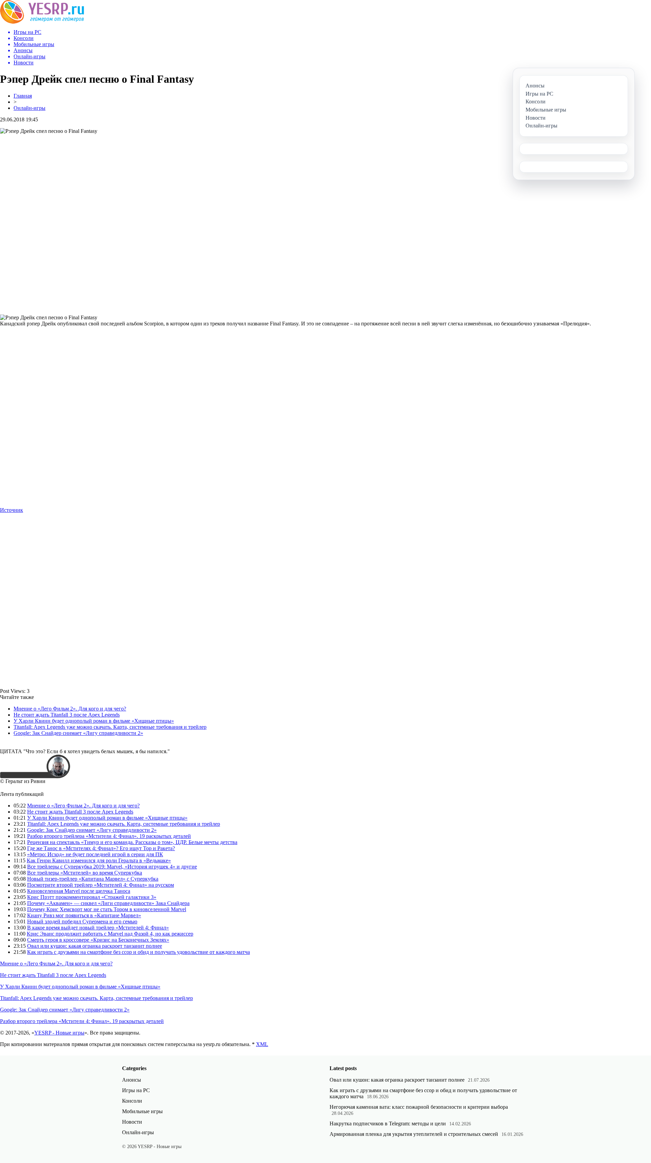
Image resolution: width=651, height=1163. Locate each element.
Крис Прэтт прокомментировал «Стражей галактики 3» (91, 897)
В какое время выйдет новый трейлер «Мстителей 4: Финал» (98, 927)
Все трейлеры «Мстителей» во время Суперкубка (84, 873)
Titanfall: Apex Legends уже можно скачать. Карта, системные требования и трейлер (110, 727)
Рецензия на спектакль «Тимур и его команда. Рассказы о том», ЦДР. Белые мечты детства (132, 842)
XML (262, 1044)
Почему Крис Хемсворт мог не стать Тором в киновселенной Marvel (106, 909)
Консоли (132, 1101)
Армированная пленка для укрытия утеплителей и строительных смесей (414, 1134)
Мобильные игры (142, 1111)
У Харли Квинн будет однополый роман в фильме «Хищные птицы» (94, 721)
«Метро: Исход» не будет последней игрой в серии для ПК (95, 854)
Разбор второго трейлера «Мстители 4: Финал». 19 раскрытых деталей (109, 836)
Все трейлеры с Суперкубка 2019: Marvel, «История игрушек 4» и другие (112, 866)
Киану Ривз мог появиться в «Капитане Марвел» (84, 915)
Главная (23, 96)
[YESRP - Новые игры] (42, 22)
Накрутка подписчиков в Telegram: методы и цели (388, 1123)
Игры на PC (136, 1090)
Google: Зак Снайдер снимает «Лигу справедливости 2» (78, 733)
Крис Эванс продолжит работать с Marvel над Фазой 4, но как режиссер (110, 934)
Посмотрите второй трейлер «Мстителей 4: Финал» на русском (100, 885)
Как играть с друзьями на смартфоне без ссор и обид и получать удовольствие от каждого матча (138, 952)
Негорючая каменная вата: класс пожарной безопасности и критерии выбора (419, 1107)
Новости (132, 1122)
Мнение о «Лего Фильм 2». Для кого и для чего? (70, 708)
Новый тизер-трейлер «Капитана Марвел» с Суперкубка (92, 879)
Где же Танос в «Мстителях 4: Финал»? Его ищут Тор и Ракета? (101, 848)
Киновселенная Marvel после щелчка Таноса (78, 891)
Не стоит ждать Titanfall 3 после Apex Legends (67, 715)
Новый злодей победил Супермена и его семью (82, 921)
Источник (11, 510)
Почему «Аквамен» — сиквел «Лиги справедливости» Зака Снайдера (108, 903)
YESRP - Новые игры (59, 1033)
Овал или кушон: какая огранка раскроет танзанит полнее (94, 946)
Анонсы (131, 1080)
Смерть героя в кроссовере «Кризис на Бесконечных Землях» (98, 940)
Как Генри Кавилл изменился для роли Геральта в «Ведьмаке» (99, 860)
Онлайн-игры (29, 108)
